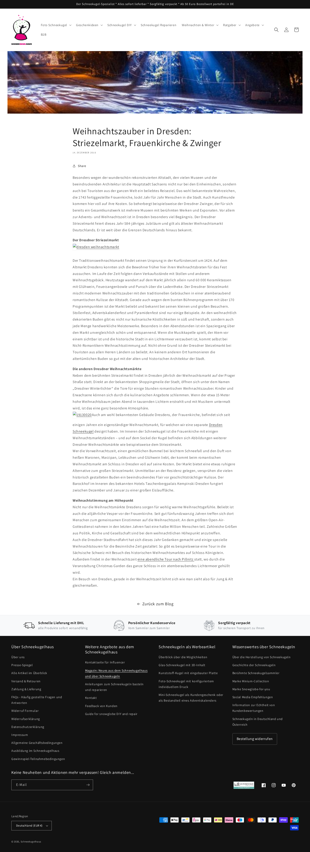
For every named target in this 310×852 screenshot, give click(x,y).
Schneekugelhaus (31, 841)
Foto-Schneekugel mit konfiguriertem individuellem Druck (186, 684)
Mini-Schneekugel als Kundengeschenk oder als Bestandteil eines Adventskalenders (191, 698)
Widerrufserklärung (25, 719)
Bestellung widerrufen (255, 738)
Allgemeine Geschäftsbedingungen (37, 743)
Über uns (18, 657)
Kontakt (91, 698)
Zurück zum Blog (158, 603)
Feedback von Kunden (101, 706)
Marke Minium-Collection (250, 681)
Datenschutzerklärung (27, 727)
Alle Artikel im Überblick (29, 673)
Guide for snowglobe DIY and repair (111, 714)
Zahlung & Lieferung (26, 689)
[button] (56, 25)
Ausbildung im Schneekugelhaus (35, 751)
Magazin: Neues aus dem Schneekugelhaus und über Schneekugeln (116, 673)
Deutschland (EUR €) (29, 825)
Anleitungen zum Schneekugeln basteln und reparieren (114, 687)
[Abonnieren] (88, 785)
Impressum (19, 735)
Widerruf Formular (25, 711)
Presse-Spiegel (22, 665)
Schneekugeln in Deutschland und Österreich (257, 722)
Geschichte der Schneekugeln (254, 665)
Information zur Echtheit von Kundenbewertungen (253, 708)
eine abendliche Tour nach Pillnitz (166, 559)
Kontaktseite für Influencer (105, 662)
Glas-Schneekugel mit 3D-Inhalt (182, 665)
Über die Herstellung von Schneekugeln (261, 657)
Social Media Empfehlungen (252, 697)
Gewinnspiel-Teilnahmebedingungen (38, 759)
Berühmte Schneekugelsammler (256, 673)
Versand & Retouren (26, 681)
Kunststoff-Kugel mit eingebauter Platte (188, 673)
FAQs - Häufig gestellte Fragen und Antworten (36, 700)
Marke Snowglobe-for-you (251, 689)
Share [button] (82, 166)
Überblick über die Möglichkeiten (183, 657)
